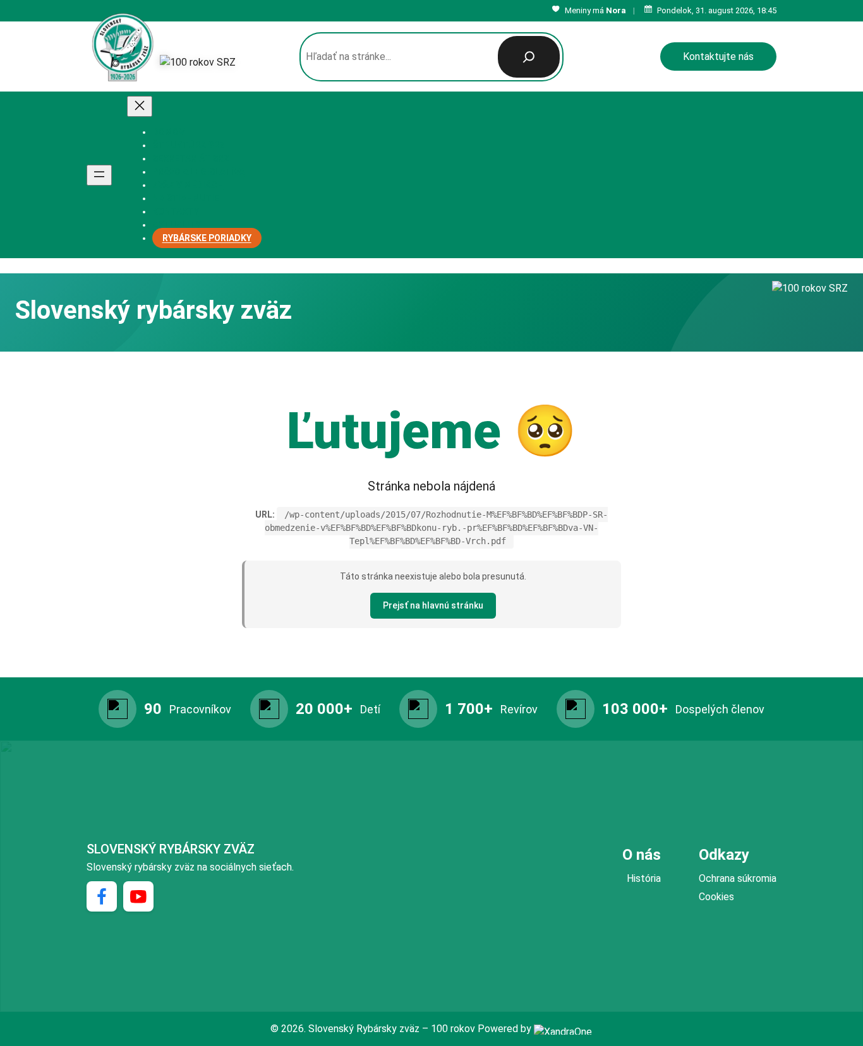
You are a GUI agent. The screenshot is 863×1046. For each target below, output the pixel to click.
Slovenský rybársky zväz (171, 849)
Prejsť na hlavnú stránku (433, 605)
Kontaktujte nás (718, 56)
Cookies (716, 897)
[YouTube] (138, 896)
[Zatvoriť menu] (139, 106)
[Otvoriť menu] (99, 175)
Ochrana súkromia (737, 878)
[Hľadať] (529, 57)
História (644, 878)
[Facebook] (102, 896)
